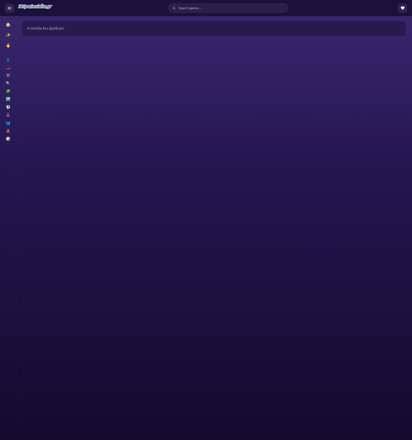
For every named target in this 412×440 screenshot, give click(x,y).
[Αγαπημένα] (402, 8)
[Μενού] (9, 8)
